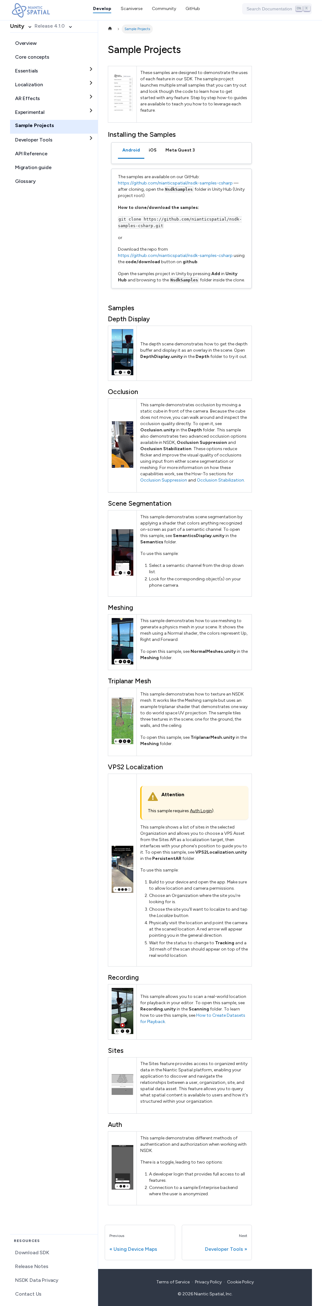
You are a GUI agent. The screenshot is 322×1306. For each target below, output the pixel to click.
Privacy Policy (208, 1282)
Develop (102, 8)
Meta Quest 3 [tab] (180, 150)
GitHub (193, 8)
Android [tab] (131, 150)
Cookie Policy (240, 1282)
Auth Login (201, 810)
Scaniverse (131, 8)
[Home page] (110, 29)
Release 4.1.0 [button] (50, 26)
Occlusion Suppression (163, 480)
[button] (164, 9)
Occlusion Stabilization (220, 480)
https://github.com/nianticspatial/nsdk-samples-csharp (175, 183)
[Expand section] (90, 69)
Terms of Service (173, 1282)
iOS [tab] (153, 150)
